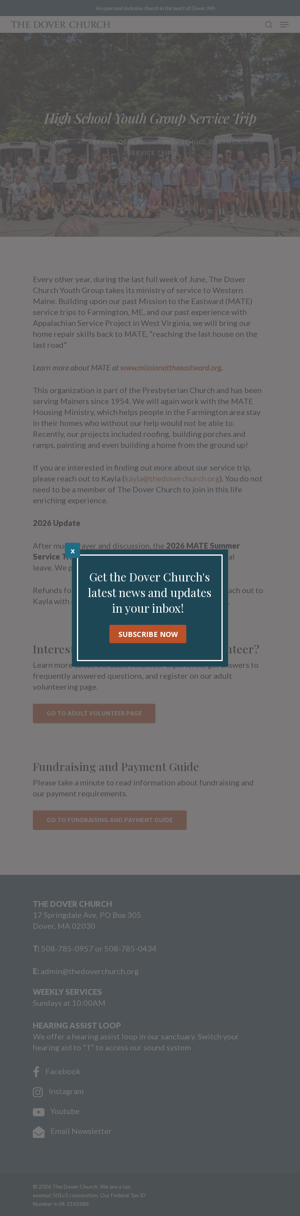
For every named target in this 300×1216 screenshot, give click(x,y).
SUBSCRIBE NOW (148, 634)
